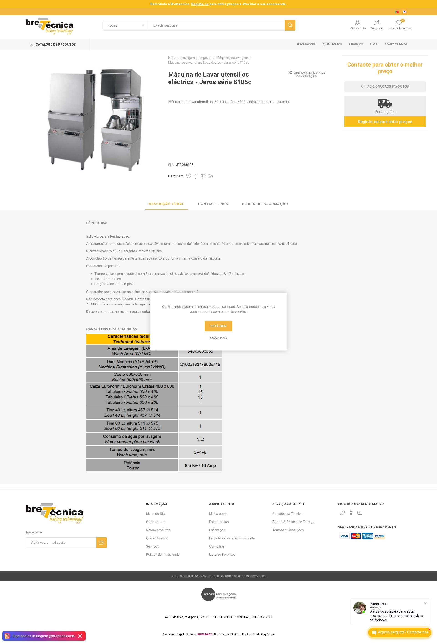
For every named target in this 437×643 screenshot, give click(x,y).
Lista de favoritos (222, 555)
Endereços (217, 530)
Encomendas (219, 522)
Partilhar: (175, 176)
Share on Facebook (195, 176)
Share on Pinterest (203, 176)
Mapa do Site (156, 514)
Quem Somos (156, 538)
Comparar (376, 28)
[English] (404, 11)
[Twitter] (342, 512)
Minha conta (358, 28)
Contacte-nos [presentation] (213, 204)
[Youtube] (359, 512)
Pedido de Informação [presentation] (265, 204)
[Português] (397, 11)
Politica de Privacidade (163, 555)
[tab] (166, 204)
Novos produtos (158, 530)
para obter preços (215, 4)
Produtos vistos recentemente (232, 538)
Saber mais (218, 337)
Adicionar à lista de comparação (309, 74)
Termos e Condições (288, 530)
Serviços (152, 546)
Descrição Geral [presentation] (166, 204)
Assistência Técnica (287, 514)
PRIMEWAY (204, 634)
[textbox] (217, 25)
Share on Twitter (188, 176)
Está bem (218, 326)
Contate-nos (155, 522)
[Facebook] (351, 512)
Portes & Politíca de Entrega (293, 522)
